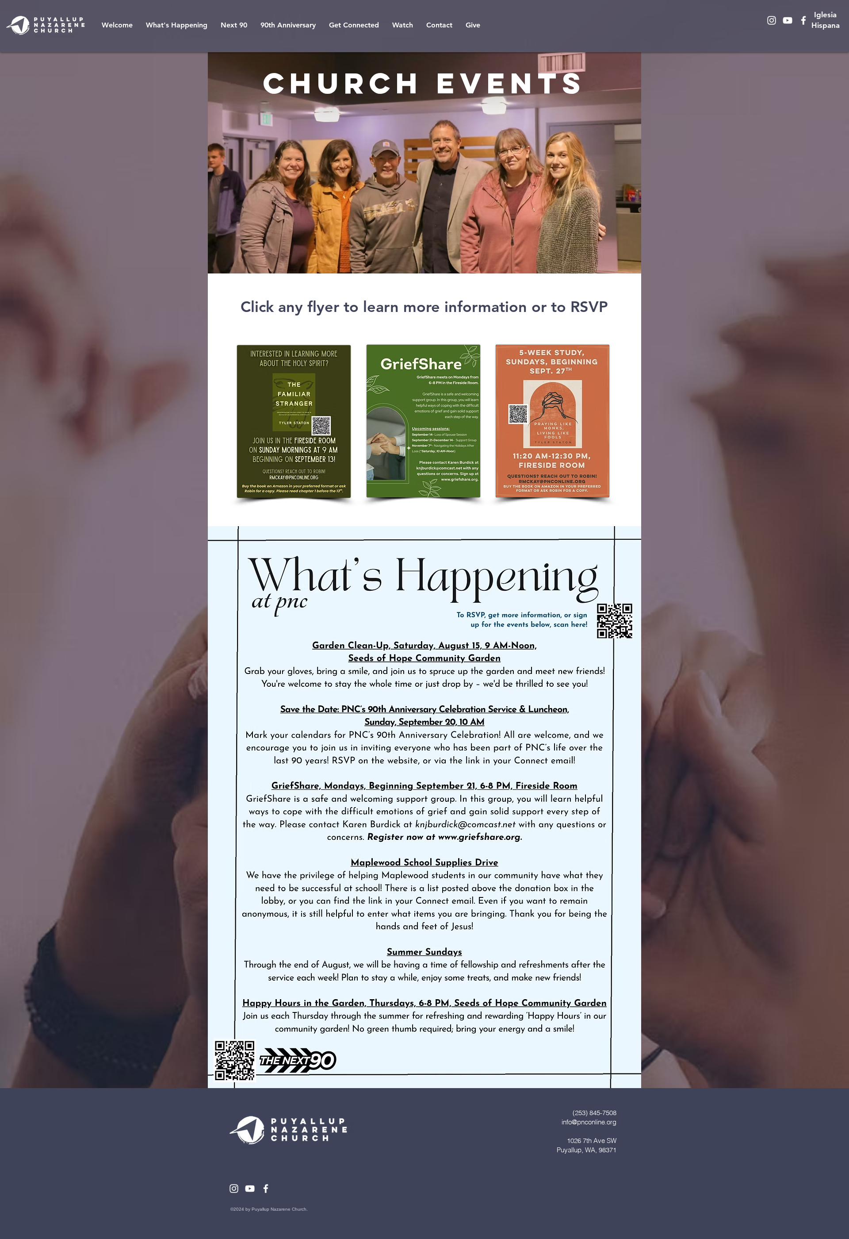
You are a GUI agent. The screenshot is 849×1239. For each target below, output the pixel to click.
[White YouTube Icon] (787, 20)
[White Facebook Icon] (803, 20)
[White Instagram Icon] (771, 20)
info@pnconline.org (589, 1122)
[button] (176, 25)
